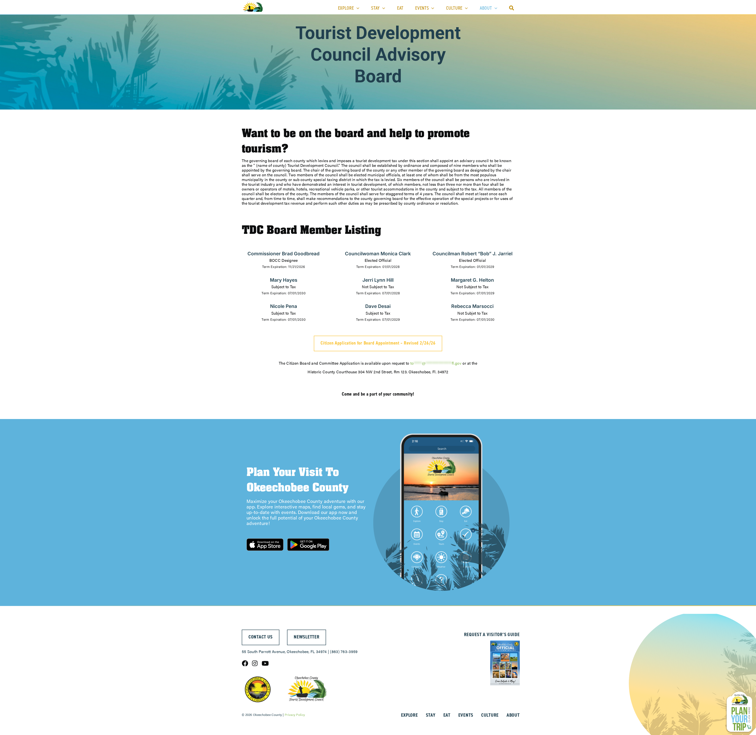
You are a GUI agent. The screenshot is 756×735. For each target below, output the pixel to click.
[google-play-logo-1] (308, 537)
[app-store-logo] (265, 540)
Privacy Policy (295, 714)
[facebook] (245, 663)
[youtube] (265, 663)
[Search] (511, 8)
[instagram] (255, 663)
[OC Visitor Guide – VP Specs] (505, 642)
